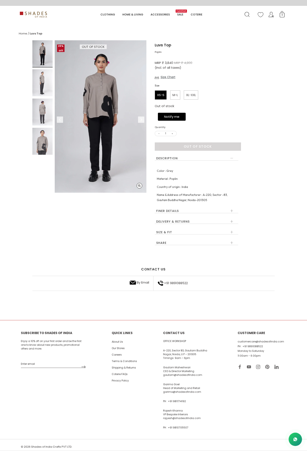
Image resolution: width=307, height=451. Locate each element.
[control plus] (173, 133)
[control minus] (158, 133)
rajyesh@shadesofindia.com (182, 418)
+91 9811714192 (177, 401)
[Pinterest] (267, 366)
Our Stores (118, 348)
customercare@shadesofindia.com (261, 341)
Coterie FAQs (120, 374)
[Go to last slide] (60, 120)
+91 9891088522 (176, 283)
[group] (42, 54)
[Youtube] (249, 366)
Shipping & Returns (124, 367)
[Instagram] (258, 366)
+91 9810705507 (178, 427)
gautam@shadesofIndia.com (182, 375)
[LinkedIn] (276, 366)
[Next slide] (141, 120)
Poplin (158, 52)
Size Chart (168, 77)
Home (23, 33)
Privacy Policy (120, 380)
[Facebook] (240, 366)
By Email (143, 282)
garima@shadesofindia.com (182, 392)
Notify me (171, 116)
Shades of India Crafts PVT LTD (51, 446)
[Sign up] (83, 367)
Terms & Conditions (124, 361)
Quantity (160, 127)
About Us (117, 341)
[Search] (247, 14)
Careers (117, 354)
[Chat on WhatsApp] (295, 439)
